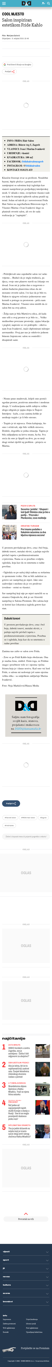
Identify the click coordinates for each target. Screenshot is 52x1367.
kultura (7, 1285)
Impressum (7, 1319)
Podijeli (8, 72)
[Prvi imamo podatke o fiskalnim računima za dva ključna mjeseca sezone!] (9, 532)
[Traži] (48, 3)
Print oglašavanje (32, 1328)
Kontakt (6, 1332)
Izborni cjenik (31, 1324)
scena (6, 1293)
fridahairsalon (33, 165)
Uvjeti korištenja (32, 1319)
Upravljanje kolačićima (34, 1332)
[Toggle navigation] (3, 3)
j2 (4, 1268)
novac (6, 1277)
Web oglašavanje (9, 1328)
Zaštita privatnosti (9, 1324)
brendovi (8, 1302)
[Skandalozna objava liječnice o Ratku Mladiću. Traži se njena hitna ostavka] (42, 1089)
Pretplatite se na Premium (35, 1348)
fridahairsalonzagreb (32, 161)
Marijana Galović (13, 36)
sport (6, 1260)
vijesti (6, 1252)
